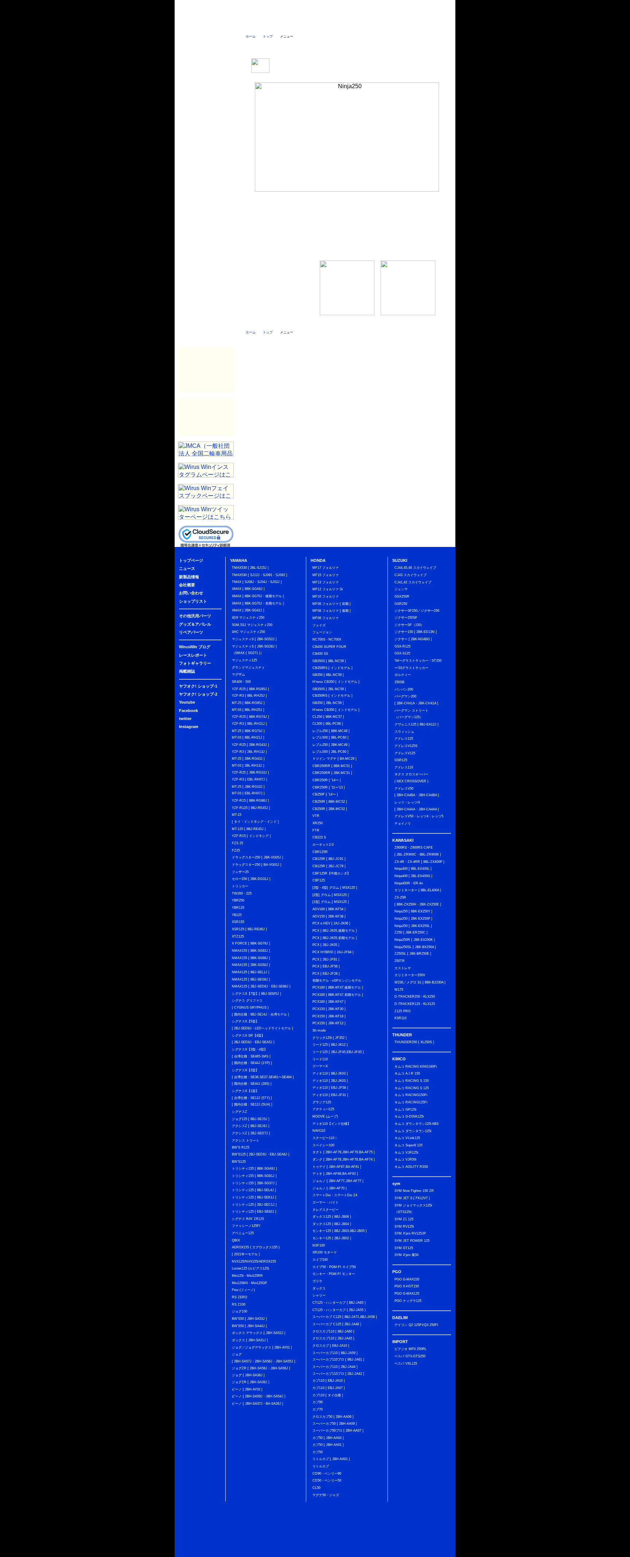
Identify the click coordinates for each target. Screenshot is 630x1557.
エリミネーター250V (409, 975)
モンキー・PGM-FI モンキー (333, 1274)
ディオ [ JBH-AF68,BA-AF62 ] (335, 1173)
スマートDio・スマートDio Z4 (334, 1195)
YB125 (237, 915)
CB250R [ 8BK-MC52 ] (329, 801)
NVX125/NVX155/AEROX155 (254, 1261)
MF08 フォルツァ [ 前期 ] (331, 604)
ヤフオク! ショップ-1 (198, 686)
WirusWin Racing (206, 384)
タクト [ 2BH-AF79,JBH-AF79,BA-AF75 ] (343, 1152)
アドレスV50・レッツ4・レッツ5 (418, 816)
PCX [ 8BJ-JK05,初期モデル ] (334, 938)
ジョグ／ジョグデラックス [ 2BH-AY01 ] (262, 1347)
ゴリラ (317, 1281)
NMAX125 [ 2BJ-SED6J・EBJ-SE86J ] (261, 986)
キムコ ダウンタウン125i (412, 1131)
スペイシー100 (323, 1145)
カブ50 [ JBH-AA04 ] (328, 1438)
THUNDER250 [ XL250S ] (414, 1042)
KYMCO (206, 188)
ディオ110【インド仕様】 (331, 1124)
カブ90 (317, 1402)
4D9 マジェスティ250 (248, 617)
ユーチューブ (317, 46)
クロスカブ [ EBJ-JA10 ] (330, 1345)
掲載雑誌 (206, 334)
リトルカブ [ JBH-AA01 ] (331, 1459)
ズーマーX (320, 1066)
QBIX (236, 1240)
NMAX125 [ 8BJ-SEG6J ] (251, 979)
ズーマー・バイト (325, 1202)
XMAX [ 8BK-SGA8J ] (248, 589)
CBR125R (320, 852)
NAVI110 (318, 1130)
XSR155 (238, 922)
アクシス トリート (245, 1140)
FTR (315, 830)
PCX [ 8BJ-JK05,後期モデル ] (334, 930)
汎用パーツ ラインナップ (408, 224)
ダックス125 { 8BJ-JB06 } (331, 1216)
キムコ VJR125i (406, 1152)
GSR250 (400, 604)
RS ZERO (239, 1297)
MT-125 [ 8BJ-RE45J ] (249, 829)
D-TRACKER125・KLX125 (414, 1004)
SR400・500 (241, 682)
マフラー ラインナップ (285, 224)
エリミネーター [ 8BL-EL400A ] (417, 890)
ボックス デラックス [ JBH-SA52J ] (258, 1333)
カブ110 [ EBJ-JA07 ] (328, 1388)
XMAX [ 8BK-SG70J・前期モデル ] (258, 603)
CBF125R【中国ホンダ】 (331, 873)
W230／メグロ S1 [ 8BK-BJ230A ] (420, 982)
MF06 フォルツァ (325, 618)
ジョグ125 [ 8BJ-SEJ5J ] (250, 1119)
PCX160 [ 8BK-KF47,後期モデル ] (337, 987)
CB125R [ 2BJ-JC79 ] (329, 866)
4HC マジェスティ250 (248, 632)
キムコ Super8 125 (408, 1145)
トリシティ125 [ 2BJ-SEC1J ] (254, 1204)
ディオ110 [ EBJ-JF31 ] (330, 1095)
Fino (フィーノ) (243, 1290)
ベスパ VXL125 (405, 1363)
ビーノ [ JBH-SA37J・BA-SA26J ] (257, 1403)
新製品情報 (293, 23)
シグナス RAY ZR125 (248, 1219)
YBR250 (238, 900)
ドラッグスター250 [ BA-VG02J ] (256, 864)
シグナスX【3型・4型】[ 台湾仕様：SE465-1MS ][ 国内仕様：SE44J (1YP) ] (252, 1056)
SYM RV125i (404, 1226)
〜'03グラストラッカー (411, 668)
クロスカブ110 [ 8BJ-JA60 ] (333, 1331)
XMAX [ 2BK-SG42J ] (248, 610)
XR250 (317, 823)
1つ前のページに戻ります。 (430, 36)
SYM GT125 (403, 1248)
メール (434, 46)
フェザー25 (240, 872)
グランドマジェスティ (248, 667)
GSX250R (401, 596)
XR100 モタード (324, 1252)
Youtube (187, 702)
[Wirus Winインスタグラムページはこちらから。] (206, 475)
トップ (268, 36)
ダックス (319, 1288)
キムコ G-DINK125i (409, 1116)
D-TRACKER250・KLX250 (414, 996)
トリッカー (240, 886)
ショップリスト (436, 23)
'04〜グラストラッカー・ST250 (418, 660)
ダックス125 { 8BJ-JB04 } (331, 1224)
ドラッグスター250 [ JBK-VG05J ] (257, 857)
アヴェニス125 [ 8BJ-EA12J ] (416, 724)
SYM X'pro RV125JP (410, 1233)
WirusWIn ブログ (194, 647)
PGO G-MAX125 (406, 1293)
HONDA (206, 130)
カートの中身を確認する (206, 38)
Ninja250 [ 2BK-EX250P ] (413, 918)
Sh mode (319, 1030)
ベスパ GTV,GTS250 (409, 1356)
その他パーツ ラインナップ (347, 224)
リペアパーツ (206, 290)
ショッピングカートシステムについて (206, 51)
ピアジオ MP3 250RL (410, 1349)
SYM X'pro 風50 (406, 1255)
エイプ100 (320, 1259)
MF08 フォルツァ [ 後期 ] (331, 611)
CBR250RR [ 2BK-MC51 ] (332, 773)
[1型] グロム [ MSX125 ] (330, 902)
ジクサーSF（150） (409, 625)
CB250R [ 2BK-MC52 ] (329, 809)
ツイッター (347, 46)
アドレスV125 (404, 753)
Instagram (188, 726)
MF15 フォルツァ (325, 575)
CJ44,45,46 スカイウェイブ (415, 568)
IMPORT (206, 246)
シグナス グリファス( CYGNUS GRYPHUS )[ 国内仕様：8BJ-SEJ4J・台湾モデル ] (260, 1007)
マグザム (238, 674)
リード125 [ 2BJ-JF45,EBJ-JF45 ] (338, 1052)
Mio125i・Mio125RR (247, 1276)
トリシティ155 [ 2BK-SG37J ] (254, 1183)
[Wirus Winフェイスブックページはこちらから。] (206, 496)
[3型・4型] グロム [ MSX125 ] (334, 887)
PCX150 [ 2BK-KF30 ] (329, 1009)
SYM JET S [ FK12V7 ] (412, 1198)
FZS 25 (237, 843)
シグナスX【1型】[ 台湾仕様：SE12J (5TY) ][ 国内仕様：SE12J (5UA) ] (252, 1097)
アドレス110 (403, 767)
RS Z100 (238, 1304)
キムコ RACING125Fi (410, 1102)
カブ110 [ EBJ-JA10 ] (328, 1380)
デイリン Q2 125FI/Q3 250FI (416, 1325)
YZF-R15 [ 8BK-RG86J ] (250, 800)
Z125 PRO (402, 1011)
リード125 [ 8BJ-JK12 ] (330, 1045)
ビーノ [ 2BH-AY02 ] (247, 1389)
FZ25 (236, 850)
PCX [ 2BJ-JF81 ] (325, 959)
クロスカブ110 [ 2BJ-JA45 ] (333, 1338)
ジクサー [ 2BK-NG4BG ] (413, 639)
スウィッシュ (404, 731)
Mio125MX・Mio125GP (249, 1283)
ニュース (258, 23)
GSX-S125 (402, 653)
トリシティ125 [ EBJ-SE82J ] (254, 1211)
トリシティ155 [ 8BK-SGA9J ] (254, 1168)
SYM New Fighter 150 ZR (414, 1191)
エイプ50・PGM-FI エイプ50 (334, 1267)
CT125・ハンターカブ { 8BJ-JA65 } (339, 1302)
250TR (399, 961)
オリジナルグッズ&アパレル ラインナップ (285, 285)
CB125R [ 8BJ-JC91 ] (329, 859)
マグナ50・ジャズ (325, 1495)
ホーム (251, 36)
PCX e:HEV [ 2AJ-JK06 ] (331, 923)
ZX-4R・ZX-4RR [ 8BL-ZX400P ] (419, 862)
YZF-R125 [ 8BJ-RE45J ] (251, 808)
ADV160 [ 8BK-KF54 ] (329, 909)
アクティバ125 (323, 1109)
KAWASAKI (206, 159)
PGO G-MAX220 (406, 1279)
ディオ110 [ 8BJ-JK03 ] (330, 1073)
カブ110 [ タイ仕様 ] (327, 1395)
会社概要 (364, 23)
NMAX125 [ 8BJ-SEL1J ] (250, 972)
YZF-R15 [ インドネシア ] (251, 836)
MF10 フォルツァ (325, 596)
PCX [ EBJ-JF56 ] (326, 966)
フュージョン (322, 632)
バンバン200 (403, 689)
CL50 (316, 1488)
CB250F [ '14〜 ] (325, 794)
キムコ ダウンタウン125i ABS (416, 1124)
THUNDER (206, 174)
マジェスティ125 (244, 660)
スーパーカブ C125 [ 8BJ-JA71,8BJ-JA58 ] (344, 1317)
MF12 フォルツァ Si (327, 589)
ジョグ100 (239, 1311)
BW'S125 (239, 1161)
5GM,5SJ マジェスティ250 (252, 625)
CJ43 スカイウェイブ (410, 575)
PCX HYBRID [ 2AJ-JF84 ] (333, 952)
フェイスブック (376, 46)
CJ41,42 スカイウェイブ (412, 582)
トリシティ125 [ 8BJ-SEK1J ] (254, 1197)
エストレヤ (402, 968)
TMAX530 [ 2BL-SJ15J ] (250, 568)
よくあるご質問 (329, 23)
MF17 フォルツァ (325, 568)
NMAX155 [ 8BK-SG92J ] (251, 950)
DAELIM (206, 232)
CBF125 (318, 880)
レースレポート (206, 305)
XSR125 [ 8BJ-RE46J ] (249, 929)
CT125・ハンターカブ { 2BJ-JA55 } (339, 1310)
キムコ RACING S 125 (411, 1088)
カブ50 (317, 1452)
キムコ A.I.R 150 (407, 1073)
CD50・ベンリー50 (326, 1480)
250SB (399, 682)
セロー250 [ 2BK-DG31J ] (251, 879)
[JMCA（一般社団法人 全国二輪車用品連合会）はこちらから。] (206, 454)
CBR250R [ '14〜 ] (326, 780)
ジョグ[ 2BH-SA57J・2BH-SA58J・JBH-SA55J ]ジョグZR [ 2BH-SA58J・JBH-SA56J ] (263, 1361)
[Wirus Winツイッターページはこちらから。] (206, 518)
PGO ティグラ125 (407, 1301)
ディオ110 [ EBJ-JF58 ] (330, 1087)
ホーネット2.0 (323, 844)
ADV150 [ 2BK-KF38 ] (329, 916)
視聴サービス (206, 101)
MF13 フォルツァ (325, 582)
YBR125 (238, 907)
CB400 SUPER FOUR (329, 647)
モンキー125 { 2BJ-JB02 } (331, 1238)
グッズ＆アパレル (206, 276)
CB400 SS (320, 654)
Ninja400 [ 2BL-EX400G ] (413, 876)
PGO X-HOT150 (406, 1286)
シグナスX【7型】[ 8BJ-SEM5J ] (256, 993)
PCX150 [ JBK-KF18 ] (329, 1016)
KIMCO (399, 1059)
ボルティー (402, 675)
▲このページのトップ (431, 1552)
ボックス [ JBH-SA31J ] (250, 1340)
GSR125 (400, 760)
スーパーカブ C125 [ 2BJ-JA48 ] (336, 1324)
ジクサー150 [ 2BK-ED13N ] (415, 632)
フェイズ (319, 625)
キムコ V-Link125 (407, 1138)
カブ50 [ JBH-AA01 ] (328, 1445)
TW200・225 (242, 893)
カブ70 (317, 1409)
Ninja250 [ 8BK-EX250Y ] (413, 911)
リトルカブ (320, 1466)
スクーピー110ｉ (325, 1138)
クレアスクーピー (325, 1210)
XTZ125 (238, 936)
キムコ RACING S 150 (411, 1081)
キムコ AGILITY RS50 (411, 1167)
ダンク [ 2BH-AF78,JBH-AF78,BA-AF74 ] (343, 1159)
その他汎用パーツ (206, 261)
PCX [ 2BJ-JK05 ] (325, 945)
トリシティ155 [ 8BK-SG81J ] (254, 1176)
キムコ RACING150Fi (410, 1095)
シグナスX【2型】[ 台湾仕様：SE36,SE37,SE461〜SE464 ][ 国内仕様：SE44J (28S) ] (263, 1076)
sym (206, 203)
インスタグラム (405, 46)
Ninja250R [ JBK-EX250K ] (414, 940)
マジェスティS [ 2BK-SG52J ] (254, 639)
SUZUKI (206, 144)
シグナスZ (239, 1112)
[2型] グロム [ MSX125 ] (330, 895)
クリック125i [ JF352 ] (329, 1038)
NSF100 (318, 1245)
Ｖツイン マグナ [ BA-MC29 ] (334, 758)
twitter (185, 718)
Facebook (206, 86)
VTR (315, 816)
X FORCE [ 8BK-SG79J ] (251, 943)
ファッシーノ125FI (246, 1226)
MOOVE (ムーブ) (325, 1116)
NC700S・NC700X (326, 639)
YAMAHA (206, 115)
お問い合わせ (399, 23)
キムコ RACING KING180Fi (415, 1066)
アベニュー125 (243, 1233)
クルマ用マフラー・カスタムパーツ (206, 355)
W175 (398, 989)
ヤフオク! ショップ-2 (198, 694)
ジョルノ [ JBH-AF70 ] (329, 1188)
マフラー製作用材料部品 (206, 370)
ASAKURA (206, 417)
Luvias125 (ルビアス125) (250, 1268)
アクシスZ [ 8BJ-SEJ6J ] (250, 1126)
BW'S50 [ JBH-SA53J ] (249, 1319)
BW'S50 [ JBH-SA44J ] (249, 1326)
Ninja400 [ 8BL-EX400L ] (413, 869)
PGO (206, 217)
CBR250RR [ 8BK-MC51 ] (332, 766)
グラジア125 (321, 1102)
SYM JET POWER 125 (411, 1241)
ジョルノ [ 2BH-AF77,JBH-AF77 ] (337, 1181)
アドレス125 (403, 738)
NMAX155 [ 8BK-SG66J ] (251, 958)
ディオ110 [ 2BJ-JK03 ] (330, 1081)
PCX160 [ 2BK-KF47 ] (329, 1002)
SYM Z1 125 (403, 1219)
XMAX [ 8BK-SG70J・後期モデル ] (258, 596)
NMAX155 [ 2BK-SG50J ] (251, 965)
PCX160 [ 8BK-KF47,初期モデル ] (337, 995)
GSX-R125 (402, 646)
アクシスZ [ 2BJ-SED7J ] (251, 1133)
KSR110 (400, 1018)
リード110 (320, 1059)
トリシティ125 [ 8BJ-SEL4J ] (254, 1190)
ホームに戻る (190, 23)
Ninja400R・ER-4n (408, 883)
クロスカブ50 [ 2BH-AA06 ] (333, 1417)
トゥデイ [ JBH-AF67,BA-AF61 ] (336, 1167)
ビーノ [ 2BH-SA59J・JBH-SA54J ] (258, 1396)
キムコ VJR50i (405, 1159)
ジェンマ (401, 589)
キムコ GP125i (405, 1109)
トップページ (223, 23)
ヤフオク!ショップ (259, 46)
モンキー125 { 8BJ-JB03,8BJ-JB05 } (339, 1231)
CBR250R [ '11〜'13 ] (328, 787)
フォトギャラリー (206, 319)
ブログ (206, 71)
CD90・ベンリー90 (326, 1473)
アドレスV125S (405, 746)
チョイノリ (402, 823)
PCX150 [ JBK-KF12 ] (329, 1023)
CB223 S (319, 837)
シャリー (319, 1295)
